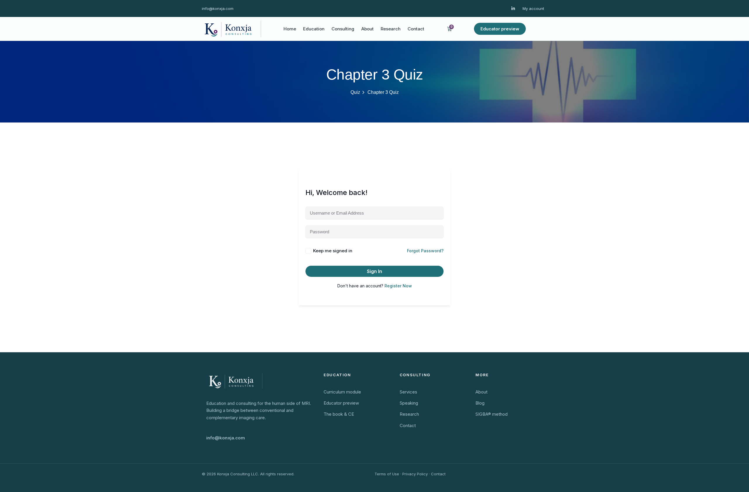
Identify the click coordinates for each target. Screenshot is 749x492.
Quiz (355, 92)
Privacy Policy (415, 474)
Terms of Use (386, 474)
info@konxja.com (217, 8)
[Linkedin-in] (513, 8)
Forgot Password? (425, 250)
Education (313, 29)
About (367, 29)
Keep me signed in (332, 250)
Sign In (374, 271)
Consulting (342, 29)
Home (290, 29)
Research (391, 29)
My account (533, 8)
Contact (416, 29)
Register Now (398, 285)
